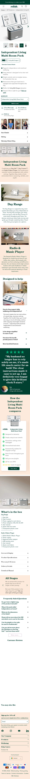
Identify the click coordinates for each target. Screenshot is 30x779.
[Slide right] (28, 26)
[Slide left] (2, 26)
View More (14, 468)
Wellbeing (4, 743)
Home (3, 10)
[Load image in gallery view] (6, 45)
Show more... (15, 635)
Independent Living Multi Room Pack (13, 54)
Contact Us (4, 750)
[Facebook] (2, 731)
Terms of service (6, 773)
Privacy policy (24, 771)
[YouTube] (19, 731)
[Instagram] (11, 731)
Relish (8, 771)
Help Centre (5, 747)
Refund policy (15, 771)
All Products (10, 10)
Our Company (6, 736)
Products (4, 739)
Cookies (26, 773)
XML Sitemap (15, 776)
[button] (3, 6)
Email (4, 721)
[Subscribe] (27, 722)
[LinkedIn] (27, 731)
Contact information (17, 773)
